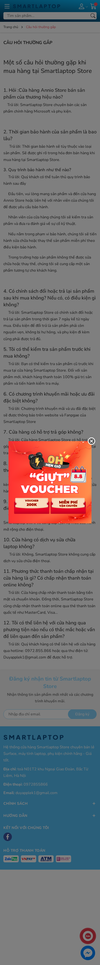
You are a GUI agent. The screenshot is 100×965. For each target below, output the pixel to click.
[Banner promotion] (50, 482)
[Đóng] (91, 441)
